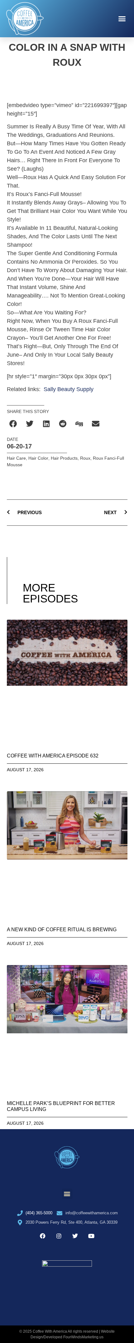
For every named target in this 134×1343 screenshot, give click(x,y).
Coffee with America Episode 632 (52, 755)
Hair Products (64, 458)
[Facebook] (42, 1236)
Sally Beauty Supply (68, 389)
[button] (122, 19)
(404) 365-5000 (39, 1213)
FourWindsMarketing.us (83, 1337)
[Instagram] (59, 1236)
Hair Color (38, 458)
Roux (85, 458)
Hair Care (16, 458)
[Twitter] (75, 1236)
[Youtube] (91, 1236)
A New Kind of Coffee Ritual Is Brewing (62, 929)
